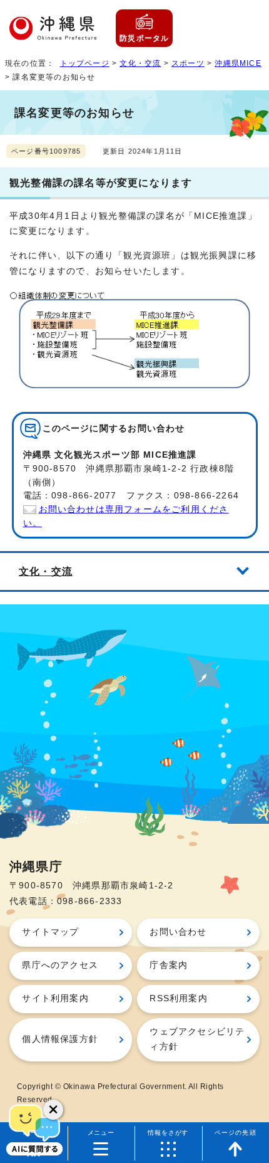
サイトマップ (50, 932)
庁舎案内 (169, 965)
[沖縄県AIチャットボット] (34, 1128)
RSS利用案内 (178, 998)
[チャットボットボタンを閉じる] (53, 1110)
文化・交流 (140, 63)
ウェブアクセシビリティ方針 (197, 1039)
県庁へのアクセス (60, 965)
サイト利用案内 (55, 998)
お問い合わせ (178, 932)
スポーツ (188, 63)
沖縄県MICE (238, 63)
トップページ (84, 63)
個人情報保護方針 (60, 1039)
